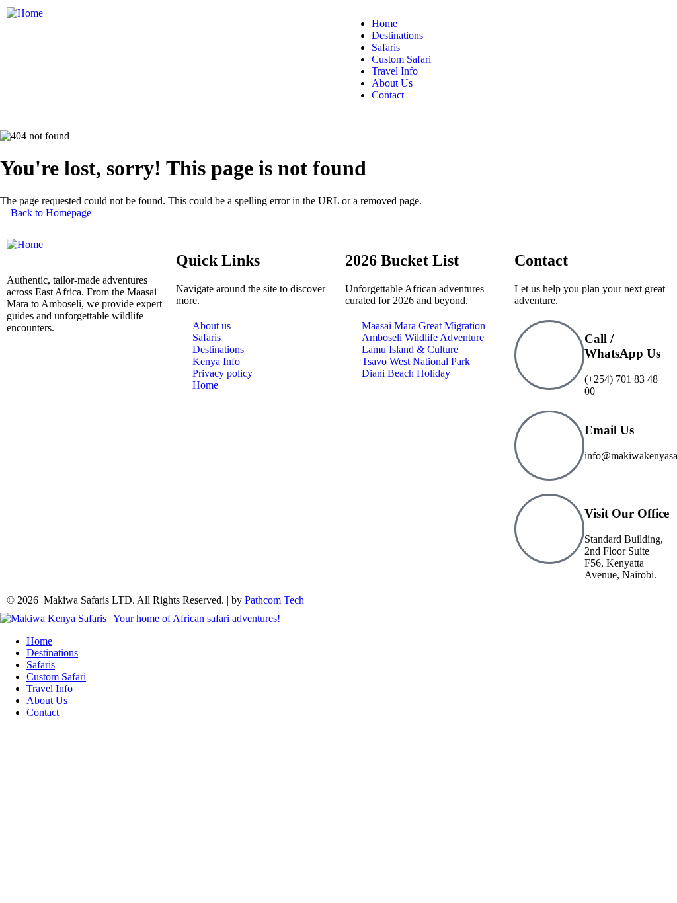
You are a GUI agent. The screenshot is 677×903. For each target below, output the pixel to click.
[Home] (25, 13)
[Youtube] (130, 374)
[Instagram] (58, 374)
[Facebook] (23, 374)
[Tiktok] (94, 374)
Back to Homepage (49, 212)
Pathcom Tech (274, 600)
